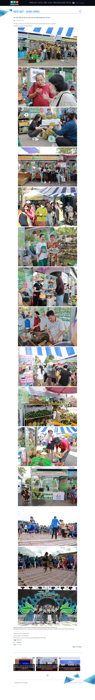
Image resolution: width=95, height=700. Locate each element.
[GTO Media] (14, 3)
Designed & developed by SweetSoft (74, 682)
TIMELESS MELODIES (59, 3)
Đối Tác (68, 3)
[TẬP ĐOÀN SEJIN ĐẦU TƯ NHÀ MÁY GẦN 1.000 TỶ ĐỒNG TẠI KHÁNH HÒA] (69, 664)
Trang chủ (33, 3)
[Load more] (47, 675)
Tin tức (40, 3)
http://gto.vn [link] (19, 644)
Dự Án (50, 3)
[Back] (80, 11)
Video (45, 3)
